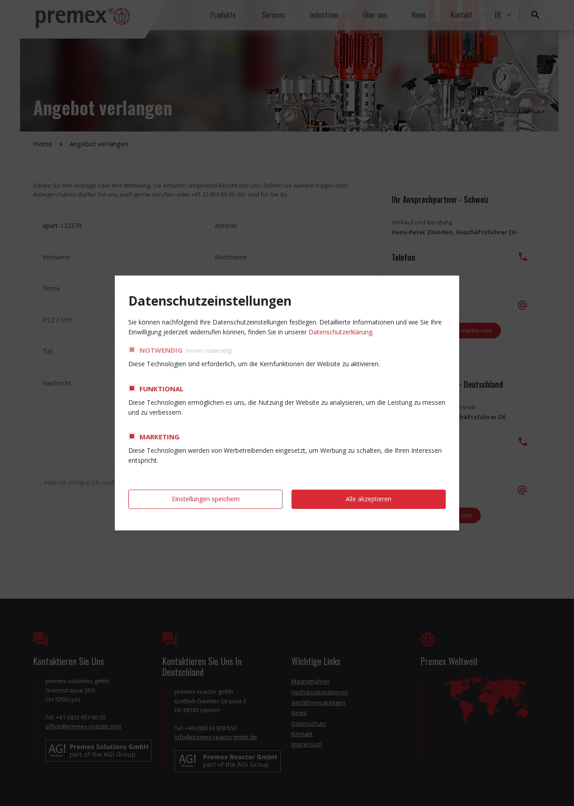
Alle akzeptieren (368, 499)
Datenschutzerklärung (340, 332)
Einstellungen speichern (205, 499)
